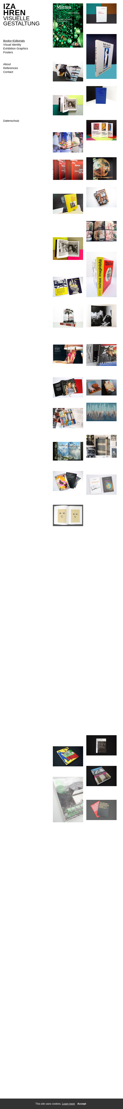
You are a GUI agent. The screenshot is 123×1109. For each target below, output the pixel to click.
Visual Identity (12, 44)
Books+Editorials (14, 40)
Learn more (68, 1103)
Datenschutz (11, 120)
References (10, 68)
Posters (8, 52)
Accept (81, 1103)
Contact (8, 72)
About (7, 64)
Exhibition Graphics (15, 48)
